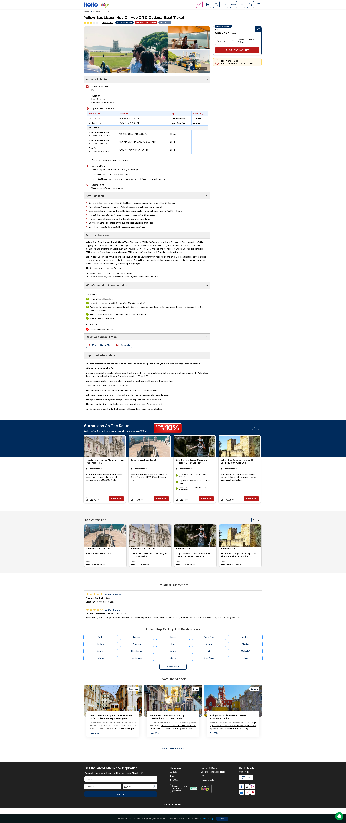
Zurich (209, 651)
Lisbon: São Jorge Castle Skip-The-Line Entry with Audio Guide (238, 461)
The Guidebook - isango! (238, 728)
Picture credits (207, 780)
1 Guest (241, 42)
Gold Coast (209, 658)
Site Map (174, 780)
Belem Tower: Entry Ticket (143, 460)
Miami (173, 637)
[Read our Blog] (208, 4)
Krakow (100, 644)
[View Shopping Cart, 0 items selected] (250, 4)
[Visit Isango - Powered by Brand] (104, 6)
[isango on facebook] (241, 786)
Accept (222, 819)
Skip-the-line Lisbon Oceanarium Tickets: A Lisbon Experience (192, 461)
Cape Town (209, 637)
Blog (172, 776)
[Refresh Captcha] (154, 787)
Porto (100, 637)
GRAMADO (245, 651)
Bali (173, 644)
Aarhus (245, 637)
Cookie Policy (206, 818)
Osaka (173, 651)
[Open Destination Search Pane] (216, 4)
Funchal (136, 637)
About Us (174, 772)
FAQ (203, 776)
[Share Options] (258, 29)
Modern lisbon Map (101, 345)
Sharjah (245, 644)
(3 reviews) (107, 23)
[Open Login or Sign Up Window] (242, 4)
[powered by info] (206, 789)
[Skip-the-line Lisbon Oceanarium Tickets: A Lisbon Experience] (194, 446)
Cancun (100, 651)
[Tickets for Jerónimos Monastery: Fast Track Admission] (104, 446)
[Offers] (199, 4)
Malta (245, 658)
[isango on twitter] (247, 786)
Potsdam (137, 644)
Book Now (116, 498)
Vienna (173, 658)
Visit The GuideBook (173, 748)
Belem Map (126, 345)
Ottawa (209, 644)
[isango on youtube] (247, 792)
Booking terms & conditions (213, 772)
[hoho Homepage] (91, 5)
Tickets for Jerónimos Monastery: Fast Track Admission (105, 461)
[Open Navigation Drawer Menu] (259, 4)
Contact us (244, 772)
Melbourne (137, 658)
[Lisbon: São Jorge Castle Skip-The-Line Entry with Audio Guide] (239, 446)
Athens (100, 658)
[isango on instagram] (252, 786)
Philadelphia (136, 651)
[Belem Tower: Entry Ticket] (149, 446)
